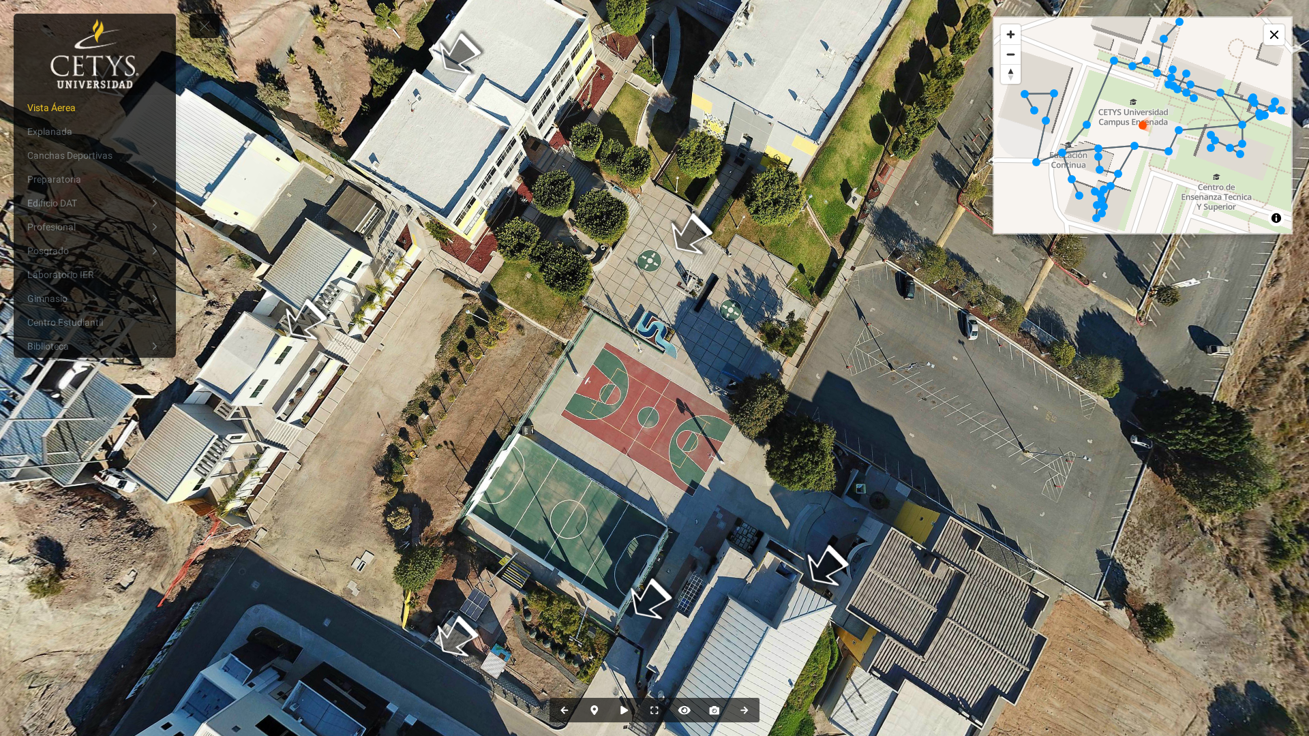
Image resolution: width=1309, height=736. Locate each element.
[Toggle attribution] (1276, 218)
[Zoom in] (1011, 34)
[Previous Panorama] (565, 710)
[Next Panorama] (744, 710)
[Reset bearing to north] (1011, 74)
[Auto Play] (625, 710)
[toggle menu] (205, 26)
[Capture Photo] (714, 710)
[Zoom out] (1011, 54)
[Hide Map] (595, 710)
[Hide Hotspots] (684, 710)
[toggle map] (1274, 35)
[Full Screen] (654, 710)
